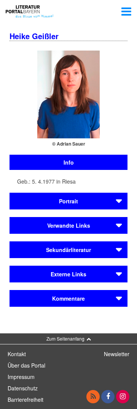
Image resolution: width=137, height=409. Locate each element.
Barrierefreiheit (25, 399)
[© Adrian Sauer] (68, 93)
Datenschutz (23, 388)
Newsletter (116, 354)
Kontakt (17, 354)
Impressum (21, 376)
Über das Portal (26, 365)
